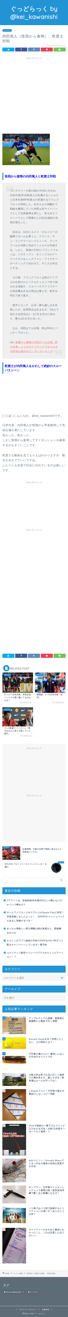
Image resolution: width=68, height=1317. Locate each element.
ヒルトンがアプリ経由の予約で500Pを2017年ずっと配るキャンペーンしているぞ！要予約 (35, 942)
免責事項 (45, 1309)
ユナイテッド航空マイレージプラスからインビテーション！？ (35, 955)
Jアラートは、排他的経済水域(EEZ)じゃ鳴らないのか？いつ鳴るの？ (34, 902)
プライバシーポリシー (28, 1309)
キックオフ (34, 1292)
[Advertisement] (34, 95)
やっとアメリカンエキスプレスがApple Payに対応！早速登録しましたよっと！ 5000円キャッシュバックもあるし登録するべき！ (36, 916)
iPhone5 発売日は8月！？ (15, 1292)
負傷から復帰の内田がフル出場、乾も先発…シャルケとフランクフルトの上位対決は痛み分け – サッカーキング (34, 347)
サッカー (7, 30)
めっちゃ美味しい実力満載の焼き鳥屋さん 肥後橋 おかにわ (35, 930)
